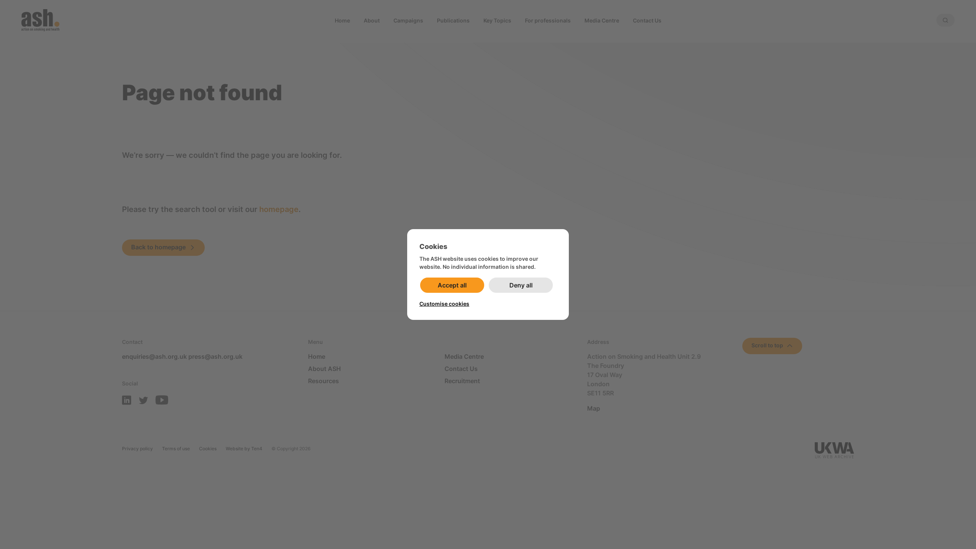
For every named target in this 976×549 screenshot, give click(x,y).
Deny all (521, 285)
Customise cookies (444, 303)
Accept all (452, 285)
